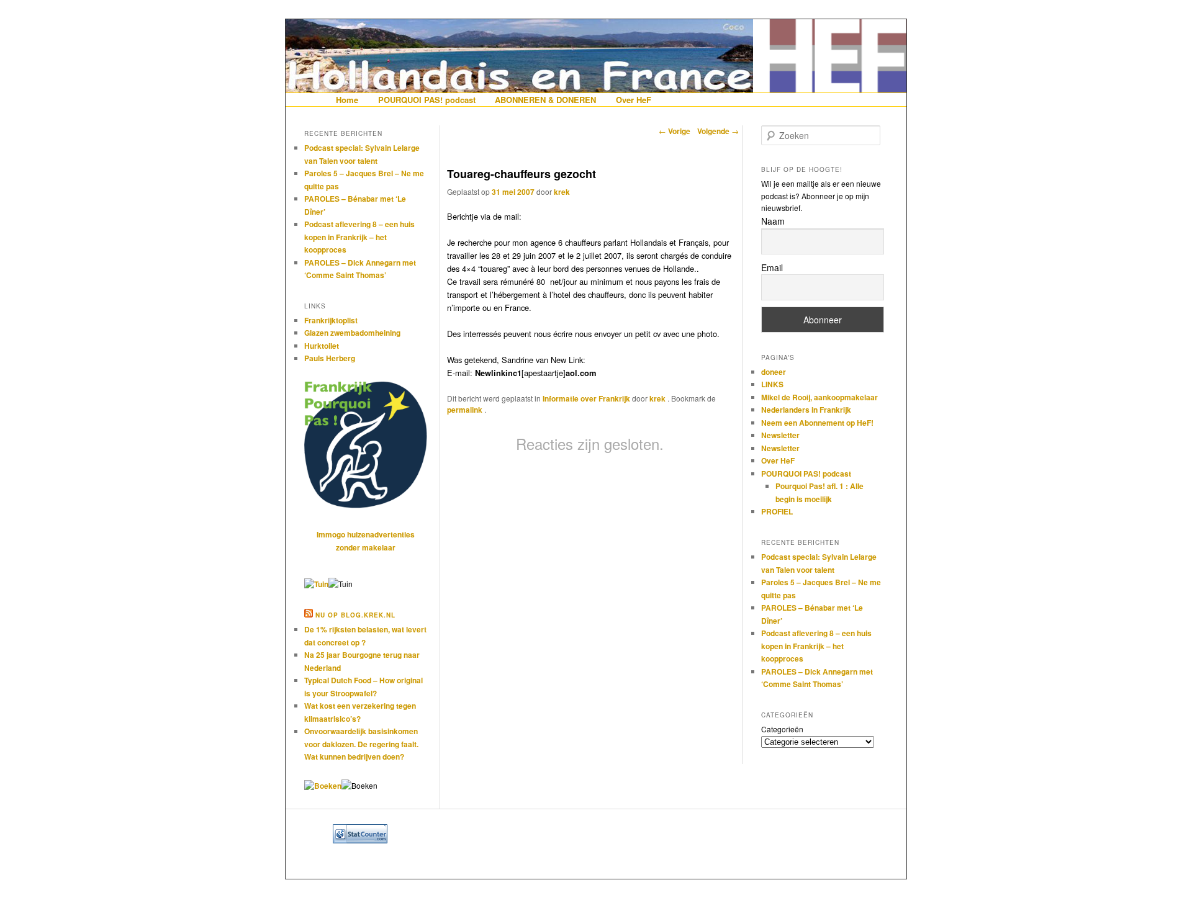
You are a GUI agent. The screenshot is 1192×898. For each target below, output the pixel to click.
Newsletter (780, 435)
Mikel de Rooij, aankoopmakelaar (819, 397)
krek (562, 191)
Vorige (674, 131)
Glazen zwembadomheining (352, 332)
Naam (773, 221)
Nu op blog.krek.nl (355, 615)
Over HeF (633, 100)
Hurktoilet (321, 345)
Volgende (718, 131)
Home (347, 100)
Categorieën (782, 729)
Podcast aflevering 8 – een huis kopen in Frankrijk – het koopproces (359, 236)
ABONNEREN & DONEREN (545, 100)
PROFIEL (777, 511)
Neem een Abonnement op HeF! (817, 422)
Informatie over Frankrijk (586, 398)
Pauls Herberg (329, 358)
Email (772, 267)
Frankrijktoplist (331, 320)
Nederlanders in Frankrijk (806, 409)
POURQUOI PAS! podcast (427, 100)
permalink (465, 409)
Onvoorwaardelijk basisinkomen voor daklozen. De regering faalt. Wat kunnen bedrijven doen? (361, 743)
